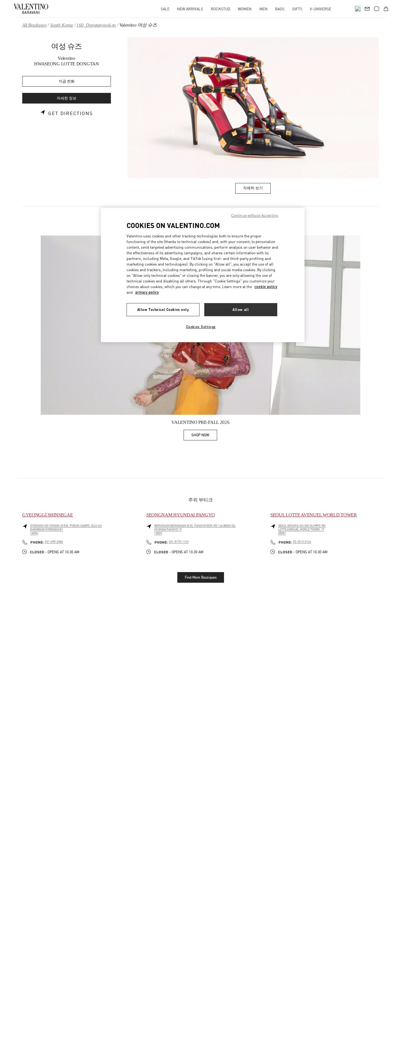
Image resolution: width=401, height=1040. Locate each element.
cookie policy (265, 286)
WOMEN (245, 9)
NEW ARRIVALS (190, 9)
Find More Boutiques (200, 577)
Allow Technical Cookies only (163, 309)
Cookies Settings (201, 326)
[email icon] (367, 8)
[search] (358, 9)
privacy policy (147, 292)
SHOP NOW (204, 436)
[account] (376, 9)
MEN (263, 9)
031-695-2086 (54, 542)
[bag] (386, 9)
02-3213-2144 (302, 542)
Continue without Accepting (254, 215)
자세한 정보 (66, 98)
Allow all (240, 309)
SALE (165, 9)
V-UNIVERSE (320, 9)
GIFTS (297, 9)
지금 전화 (67, 81)
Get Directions (70, 113)
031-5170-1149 (179, 542)
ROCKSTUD (220, 9)
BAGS (279, 9)
